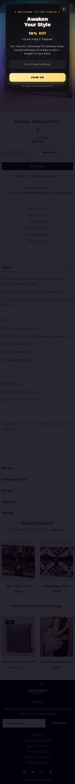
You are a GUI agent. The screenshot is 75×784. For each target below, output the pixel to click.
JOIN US (37, 77)
